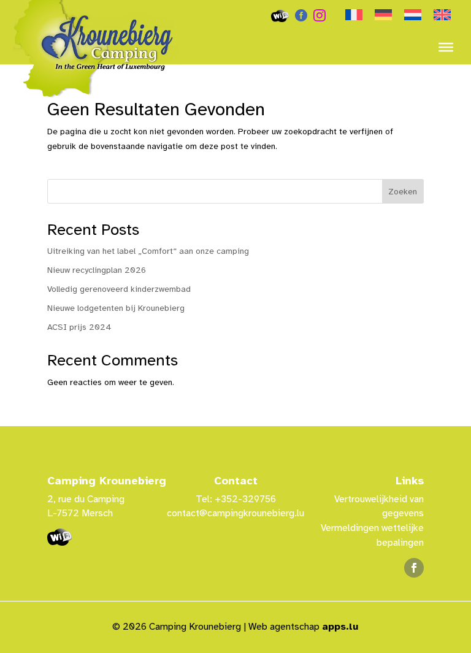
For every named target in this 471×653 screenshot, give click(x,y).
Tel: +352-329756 (236, 499)
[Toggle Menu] (445, 47)
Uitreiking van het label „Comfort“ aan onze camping (148, 251)
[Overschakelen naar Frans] (354, 15)
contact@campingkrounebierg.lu (235, 513)
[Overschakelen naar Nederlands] (412, 15)
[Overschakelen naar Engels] (442, 15)
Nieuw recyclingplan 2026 (96, 270)
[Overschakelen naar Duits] (383, 15)
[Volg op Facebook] (414, 568)
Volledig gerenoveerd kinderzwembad (119, 289)
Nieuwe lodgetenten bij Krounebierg (116, 308)
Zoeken (402, 191)
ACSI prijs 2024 (79, 327)
